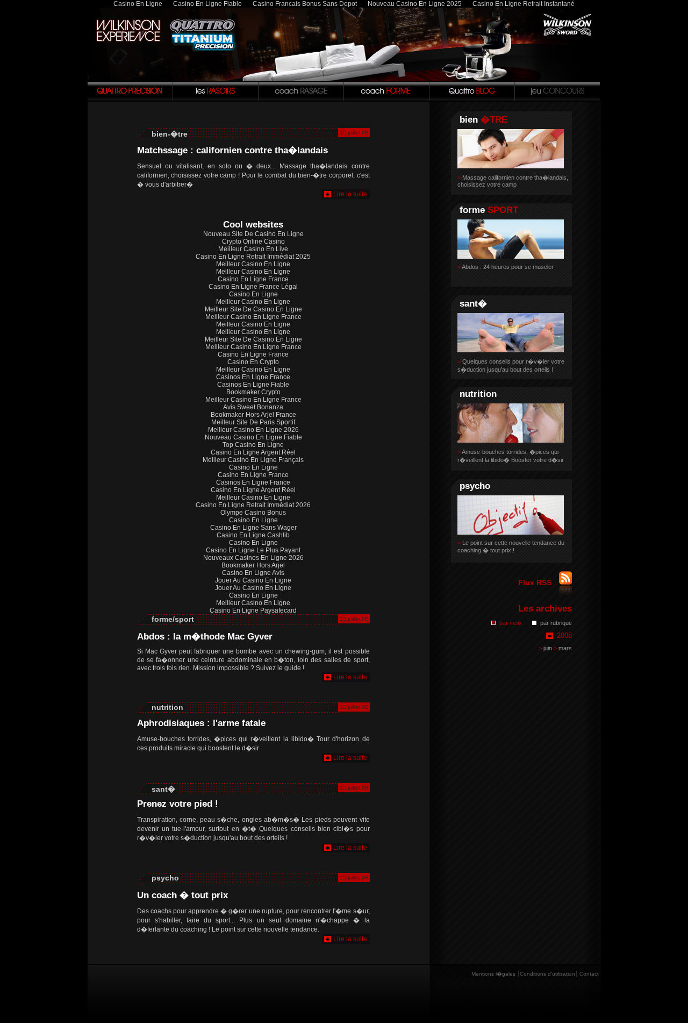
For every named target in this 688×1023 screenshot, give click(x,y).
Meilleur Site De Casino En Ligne (253, 309)
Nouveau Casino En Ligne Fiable (253, 437)
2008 (564, 635)
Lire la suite (350, 194)
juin (545, 648)
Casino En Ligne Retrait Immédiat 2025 (253, 256)
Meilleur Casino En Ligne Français (253, 460)
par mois (510, 623)
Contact (589, 974)
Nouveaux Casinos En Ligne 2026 (253, 558)
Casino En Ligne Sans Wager (253, 527)
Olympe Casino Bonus (253, 512)
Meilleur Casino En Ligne (253, 264)
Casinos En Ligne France (253, 377)
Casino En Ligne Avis (253, 573)
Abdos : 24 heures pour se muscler (505, 267)
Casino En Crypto (253, 362)
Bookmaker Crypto (253, 392)
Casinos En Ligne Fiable (253, 384)
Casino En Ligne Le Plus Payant (253, 550)
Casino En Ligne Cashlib (253, 535)
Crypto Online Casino (253, 241)
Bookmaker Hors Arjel (253, 565)
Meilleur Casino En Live (253, 249)
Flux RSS (536, 582)
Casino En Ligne (253, 294)
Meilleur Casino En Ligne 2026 (253, 430)
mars (563, 648)
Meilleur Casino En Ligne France (253, 317)
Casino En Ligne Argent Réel (253, 452)
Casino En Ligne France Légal (253, 286)
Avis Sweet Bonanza (253, 407)
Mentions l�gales (493, 974)
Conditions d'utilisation (547, 974)
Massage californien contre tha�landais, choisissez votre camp (512, 181)
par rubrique (556, 623)
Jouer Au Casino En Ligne (253, 580)
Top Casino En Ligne (253, 445)
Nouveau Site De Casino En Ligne (253, 234)
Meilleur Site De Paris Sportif (253, 422)
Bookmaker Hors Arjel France (253, 414)
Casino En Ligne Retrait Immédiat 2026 (253, 505)
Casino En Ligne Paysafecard (253, 610)
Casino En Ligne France (253, 279)
